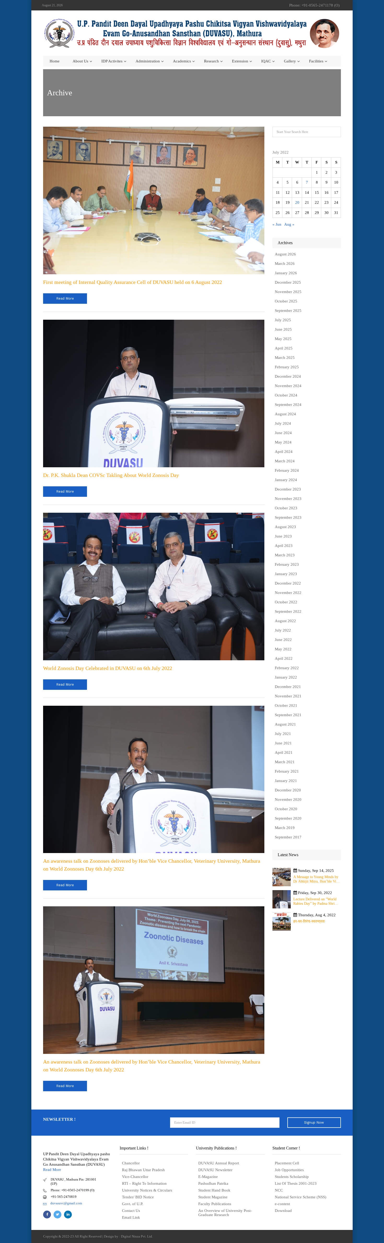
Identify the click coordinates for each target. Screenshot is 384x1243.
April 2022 (284, 658)
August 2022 (285, 621)
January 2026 (286, 273)
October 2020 (286, 809)
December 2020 (288, 790)
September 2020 (288, 818)
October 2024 (286, 395)
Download (283, 1211)
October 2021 (286, 705)
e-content (282, 1204)
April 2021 (284, 752)
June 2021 (283, 743)
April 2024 (284, 452)
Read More (52, 1170)
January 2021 (286, 781)
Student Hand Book (214, 1190)
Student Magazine (213, 1197)
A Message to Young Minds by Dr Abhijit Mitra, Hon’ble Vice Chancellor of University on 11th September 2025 (316, 879)
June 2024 (283, 433)
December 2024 (288, 376)
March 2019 (285, 828)
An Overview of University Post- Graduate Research (225, 1213)
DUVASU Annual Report (218, 1163)
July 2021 (283, 734)
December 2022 (288, 583)
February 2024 (287, 470)
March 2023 (285, 555)
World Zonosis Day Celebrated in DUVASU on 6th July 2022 (107, 668)
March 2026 (285, 263)
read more (65, 298)
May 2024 (283, 442)
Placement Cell (287, 1163)
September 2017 (288, 837)
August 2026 (285, 254)
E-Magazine (208, 1177)
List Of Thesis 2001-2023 (296, 1183)
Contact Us (131, 1211)
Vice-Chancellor (135, 1177)
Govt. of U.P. (132, 1204)
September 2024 (288, 404)
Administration (148, 61)
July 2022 (283, 630)
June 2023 (283, 536)
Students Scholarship (292, 1177)
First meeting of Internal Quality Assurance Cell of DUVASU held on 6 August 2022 (132, 282)
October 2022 (286, 602)
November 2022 (288, 593)
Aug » (289, 224)
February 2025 (287, 367)
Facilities (316, 61)
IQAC (266, 61)
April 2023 (284, 546)
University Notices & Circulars (147, 1190)
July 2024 (283, 423)
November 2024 (288, 386)
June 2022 (283, 640)
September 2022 (288, 611)
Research (211, 61)
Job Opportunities (289, 1170)
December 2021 (288, 687)
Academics (182, 61)
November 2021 (288, 696)
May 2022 (283, 649)
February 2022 (287, 668)
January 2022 (286, 677)
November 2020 (288, 799)
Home (55, 61)
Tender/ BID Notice (138, 1197)
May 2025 (283, 339)
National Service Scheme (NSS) (300, 1197)
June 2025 (283, 329)
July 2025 (283, 320)
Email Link (131, 1217)
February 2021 (287, 771)
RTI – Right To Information (144, 1183)
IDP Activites (112, 61)
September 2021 (288, 715)
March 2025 (285, 357)
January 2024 (286, 480)
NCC (279, 1190)
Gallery (290, 61)
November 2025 (288, 292)
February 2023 (287, 564)
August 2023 (285, 527)
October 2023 (286, 508)
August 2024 (285, 414)
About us (80, 61)
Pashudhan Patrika (213, 1183)
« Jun (276, 224)
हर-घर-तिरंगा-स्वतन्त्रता (309, 921)
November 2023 (288, 499)
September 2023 (288, 517)
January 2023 (286, 574)
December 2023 (288, 489)
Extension (240, 61)
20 (297, 202)
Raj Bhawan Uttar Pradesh (143, 1170)
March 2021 (285, 762)
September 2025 (288, 310)
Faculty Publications (214, 1204)
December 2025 (288, 282)
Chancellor (131, 1163)
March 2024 (285, 461)
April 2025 (284, 348)
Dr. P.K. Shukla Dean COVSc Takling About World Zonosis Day (111, 475)
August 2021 (285, 724)
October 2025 (286, 301)
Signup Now (314, 1122)
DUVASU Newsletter (215, 1170)
